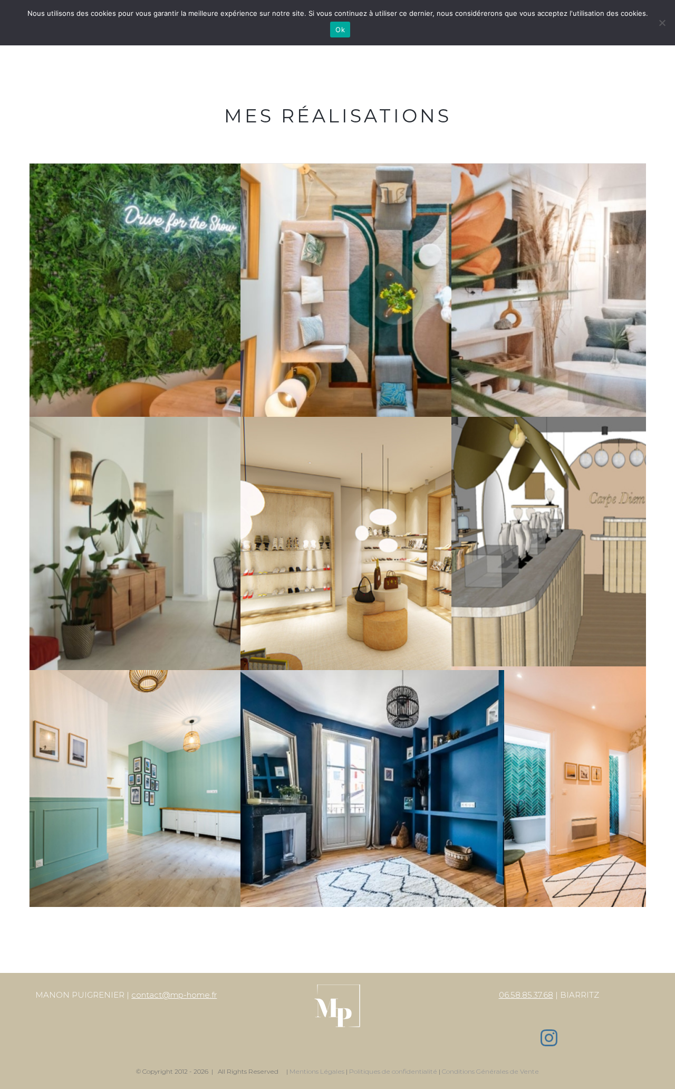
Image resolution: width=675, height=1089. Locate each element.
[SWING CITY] (161, 171)
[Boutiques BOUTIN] (372, 424)
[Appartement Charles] (161, 678)
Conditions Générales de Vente (490, 1071)
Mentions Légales (317, 1071)
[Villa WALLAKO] (161, 424)
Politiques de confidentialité (393, 1071)
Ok (340, 29)
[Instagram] (549, 1037)
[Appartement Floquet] (372, 678)
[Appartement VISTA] (372, 171)
